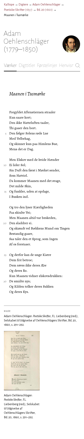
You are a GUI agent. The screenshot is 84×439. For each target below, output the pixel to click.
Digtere (23, 4)
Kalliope (9, 4)
